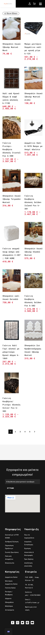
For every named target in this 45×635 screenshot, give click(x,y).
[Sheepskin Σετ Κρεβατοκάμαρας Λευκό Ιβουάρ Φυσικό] (33, 330)
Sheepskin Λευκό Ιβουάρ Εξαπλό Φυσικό (33, 251)
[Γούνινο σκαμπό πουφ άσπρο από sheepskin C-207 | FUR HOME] (12, 233)
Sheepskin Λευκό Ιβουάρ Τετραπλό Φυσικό (12, 198)
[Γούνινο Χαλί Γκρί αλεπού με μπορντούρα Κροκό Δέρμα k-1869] (12, 330)
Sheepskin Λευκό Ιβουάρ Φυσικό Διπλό (33, 96)
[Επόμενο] (34, 432)
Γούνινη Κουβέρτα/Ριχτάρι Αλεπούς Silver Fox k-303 (12, 404)
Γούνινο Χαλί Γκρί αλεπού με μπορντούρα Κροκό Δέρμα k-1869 (11, 352)
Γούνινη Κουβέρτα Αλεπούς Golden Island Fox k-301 (32, 202)
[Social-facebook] (12, 622)
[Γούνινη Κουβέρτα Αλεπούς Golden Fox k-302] (33, 280)
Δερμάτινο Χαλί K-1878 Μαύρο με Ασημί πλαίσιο (33, 146)
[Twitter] (22, 622)
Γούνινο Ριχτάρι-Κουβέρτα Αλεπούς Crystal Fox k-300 (12, 149)
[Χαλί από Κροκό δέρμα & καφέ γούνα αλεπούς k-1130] (12, 78)
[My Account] (29, 3)
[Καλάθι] (34, 3)
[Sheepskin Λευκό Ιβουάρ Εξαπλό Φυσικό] (33, 233)
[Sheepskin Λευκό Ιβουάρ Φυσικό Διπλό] (33, 78)
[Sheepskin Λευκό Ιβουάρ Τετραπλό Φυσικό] (12, 180)
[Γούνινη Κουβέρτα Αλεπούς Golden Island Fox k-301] (33, 180)
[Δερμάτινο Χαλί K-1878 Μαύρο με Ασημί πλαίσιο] (33, 127)
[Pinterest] (27, 622)
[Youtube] (32, 622)
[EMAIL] (22, 481)
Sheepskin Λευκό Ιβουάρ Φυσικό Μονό (12, 47)
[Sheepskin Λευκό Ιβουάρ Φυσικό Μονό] (12, 28)
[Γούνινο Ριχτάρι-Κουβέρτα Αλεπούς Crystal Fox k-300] (12, 127)
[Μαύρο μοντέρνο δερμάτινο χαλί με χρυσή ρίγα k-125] (33, 28)
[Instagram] (17, 622)
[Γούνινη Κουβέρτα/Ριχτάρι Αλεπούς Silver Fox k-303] (12, 383)
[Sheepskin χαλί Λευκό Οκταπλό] (12, 280)
